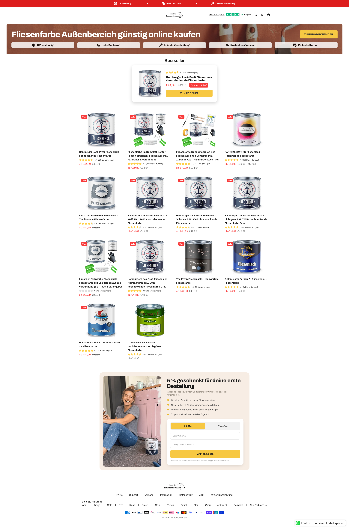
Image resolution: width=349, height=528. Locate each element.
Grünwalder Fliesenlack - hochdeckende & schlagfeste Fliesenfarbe (144, 346)
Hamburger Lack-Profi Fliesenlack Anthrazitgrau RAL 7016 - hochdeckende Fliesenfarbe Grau (147, 283)
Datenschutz (186, 495)
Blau (196, 505)
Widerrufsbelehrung (222, 495)
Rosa (132, 505)
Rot (121, 505)
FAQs (119, 495)
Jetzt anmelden (205, 454)
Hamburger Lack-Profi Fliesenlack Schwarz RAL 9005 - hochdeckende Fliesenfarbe (196, 219)
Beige (97, 505)
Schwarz (238, 505)
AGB (201, 495)
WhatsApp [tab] (223, 426)
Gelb (109, 505)
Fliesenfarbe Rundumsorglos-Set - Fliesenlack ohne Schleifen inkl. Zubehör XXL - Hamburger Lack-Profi (197, 156)
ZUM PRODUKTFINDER (318, 34)
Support (133, 495)
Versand (149, 495)
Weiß (84, 505)
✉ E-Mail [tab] (188, 426)
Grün (157, 505)
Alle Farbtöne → (258, 505)
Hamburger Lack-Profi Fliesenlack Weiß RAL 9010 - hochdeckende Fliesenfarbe (147, 219)
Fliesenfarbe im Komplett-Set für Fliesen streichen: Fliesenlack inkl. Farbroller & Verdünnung (148, 156)
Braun (145, 505)
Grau (208, 505)
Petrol (183, 505)
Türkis (170, 505)
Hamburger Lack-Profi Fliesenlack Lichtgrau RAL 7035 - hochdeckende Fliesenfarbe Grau (246, 219)
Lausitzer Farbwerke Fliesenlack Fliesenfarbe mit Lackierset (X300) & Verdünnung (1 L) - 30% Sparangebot (100, 283)
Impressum (166, 495)
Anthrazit (222, 505)
